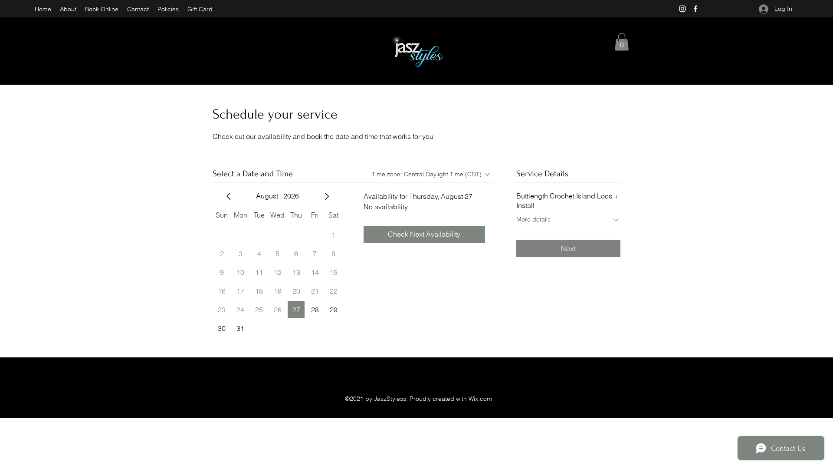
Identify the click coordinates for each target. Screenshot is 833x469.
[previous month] (228, 196)
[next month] (326, 196)
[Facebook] (695, 8)
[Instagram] (682, 8)
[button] (621, 42)
